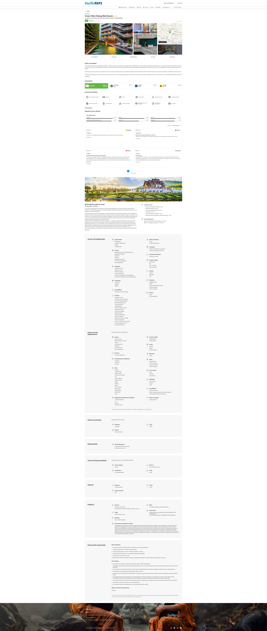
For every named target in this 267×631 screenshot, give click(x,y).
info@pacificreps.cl (91, 617)
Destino (153, 57)
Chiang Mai (87, 13)
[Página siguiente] (141, 171)
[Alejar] (180, 39)
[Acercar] (180, 37)
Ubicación (172, 57)
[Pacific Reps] (174, 615)
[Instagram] (177, 628)
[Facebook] (174, 628)
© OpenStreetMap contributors (176, 43)
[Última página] (143, 171)
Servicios (114, 57)
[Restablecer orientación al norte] (180, 41)
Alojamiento (94, 57)
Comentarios (133, 57)
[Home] (171, 628)
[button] (170, 31)
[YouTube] (180, 628)
